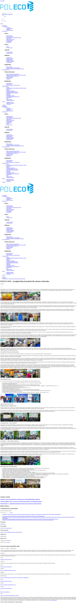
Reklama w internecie (10, 60)
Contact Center (9, 57)
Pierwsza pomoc (9, 99)
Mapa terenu (9, 166)
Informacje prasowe (10, 102)
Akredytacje (9, 104)
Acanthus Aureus (9, 53)
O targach (8, 27)
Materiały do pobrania (10, 103)
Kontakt (4, 105)
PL (3, 15)
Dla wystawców (9, 66)
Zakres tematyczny (10, 28)
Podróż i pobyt (5, 86)
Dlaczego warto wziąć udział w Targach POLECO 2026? (16, 75)
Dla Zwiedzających (6, 69)
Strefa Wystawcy (5, 14)
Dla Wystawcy (5, 31)
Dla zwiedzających (10, 83)
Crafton (8, 542)
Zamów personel (9, 47)
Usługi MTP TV (9, 62)
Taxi (7, 98)
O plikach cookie (13, 548)
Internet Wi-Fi (9, 97)
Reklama (23, 514)
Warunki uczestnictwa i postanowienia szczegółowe (15, 68)
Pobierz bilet (10, 14)
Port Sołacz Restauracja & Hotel (12, 91)
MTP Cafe (8, 93)
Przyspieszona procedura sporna (62, 517)
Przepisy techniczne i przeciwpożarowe (13, 67)
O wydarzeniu (5, 26)
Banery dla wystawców (11, 39)
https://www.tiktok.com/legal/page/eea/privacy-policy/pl (9, 595)
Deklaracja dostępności (10, 100)
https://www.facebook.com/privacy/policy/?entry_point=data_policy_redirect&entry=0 (14, 577)
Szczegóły (7, 548)
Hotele (8, 46)
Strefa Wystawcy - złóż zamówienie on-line (14, 37)
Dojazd (8, 87)
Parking (8, 89)
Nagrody (20, 514)
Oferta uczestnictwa (10, 36)
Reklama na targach (10, 58)
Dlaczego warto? (9, 35)
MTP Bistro (9, 94)
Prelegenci (8, 78)
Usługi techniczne (10, 40)
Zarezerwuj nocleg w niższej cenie (12, 153)
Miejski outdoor (9, 59)
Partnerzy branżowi (10, 30)
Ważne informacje (39, 514)
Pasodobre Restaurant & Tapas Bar (12, 92)
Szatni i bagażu (9, 84)
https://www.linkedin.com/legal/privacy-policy (8, 570)
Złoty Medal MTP (10, 52)
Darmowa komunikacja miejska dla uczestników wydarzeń (16, 165)
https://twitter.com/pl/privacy (5, 591)
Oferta (18, 514)
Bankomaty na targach (10, 95)
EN (5, 16)
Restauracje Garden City (11, 90)
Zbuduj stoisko (9, 41)
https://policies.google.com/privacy (6, 559)
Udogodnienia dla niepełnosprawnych (13, 96)
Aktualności (4, 25)
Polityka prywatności (53, 600)
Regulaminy (27, 514)
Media (4, 101)
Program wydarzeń (10, 246)
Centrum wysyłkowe (10, 61)
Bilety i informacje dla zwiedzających (13, 74)
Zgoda (3, 548)
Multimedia (8, 29)
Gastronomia (9, 42)
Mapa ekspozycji (9, 77)
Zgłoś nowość (9, 38)
